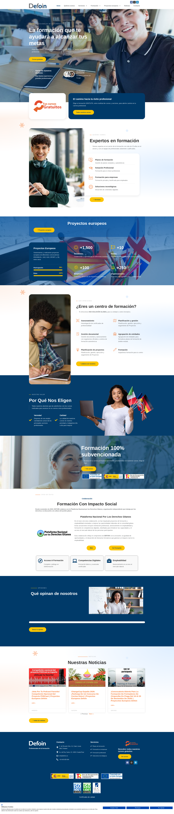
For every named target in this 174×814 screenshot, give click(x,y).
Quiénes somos (69, 6)
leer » (34, 703)
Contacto (136, 6)
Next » (91, 714)
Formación (94, 6)
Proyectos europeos (111, 6)
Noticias (127, 6)
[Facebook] (131, 2)
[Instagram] (134, 2)
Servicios (81, 6)
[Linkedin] (137, 2)
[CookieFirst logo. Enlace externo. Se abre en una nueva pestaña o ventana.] (2, 805)
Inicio (58, 6)
